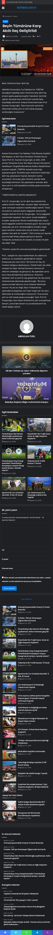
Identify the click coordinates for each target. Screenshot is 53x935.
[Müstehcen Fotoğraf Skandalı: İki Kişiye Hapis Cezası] (9, 722)
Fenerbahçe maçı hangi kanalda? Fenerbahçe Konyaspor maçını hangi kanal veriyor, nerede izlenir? (13, 466)
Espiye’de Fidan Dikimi (12, 795)
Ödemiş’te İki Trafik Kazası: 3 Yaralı (36, 462)
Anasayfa (8, 16)
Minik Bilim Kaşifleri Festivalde (31, 751)
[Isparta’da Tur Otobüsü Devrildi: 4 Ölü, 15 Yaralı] (14, 483)
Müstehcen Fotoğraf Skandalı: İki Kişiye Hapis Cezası (33, 719)
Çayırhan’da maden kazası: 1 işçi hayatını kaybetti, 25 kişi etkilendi (33, 785)
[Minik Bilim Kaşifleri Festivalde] (9, 754)
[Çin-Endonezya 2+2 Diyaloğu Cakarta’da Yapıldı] (39, 483)
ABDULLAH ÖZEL (12, 36)
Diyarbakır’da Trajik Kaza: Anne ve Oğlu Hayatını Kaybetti (39, 436)
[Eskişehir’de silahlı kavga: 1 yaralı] (9, 776)
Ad (3, 550)
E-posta (5, 559)
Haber (15, 16)
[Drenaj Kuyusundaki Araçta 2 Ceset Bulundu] (9, 129)
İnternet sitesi (7, 568)
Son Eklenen (26, 599)
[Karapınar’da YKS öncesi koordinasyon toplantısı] (9, 816)
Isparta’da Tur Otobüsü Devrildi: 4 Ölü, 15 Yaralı (12, 493)
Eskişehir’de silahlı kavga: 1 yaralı (32, 773)
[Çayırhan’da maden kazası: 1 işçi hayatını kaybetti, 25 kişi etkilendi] (9, 787)
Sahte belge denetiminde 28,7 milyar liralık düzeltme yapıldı (31, 803)
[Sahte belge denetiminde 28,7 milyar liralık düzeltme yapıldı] (9, 805)
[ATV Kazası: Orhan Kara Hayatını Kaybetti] (9, 732)
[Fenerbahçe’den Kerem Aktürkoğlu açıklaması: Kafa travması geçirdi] (14, 425)
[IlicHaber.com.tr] (26, 7)
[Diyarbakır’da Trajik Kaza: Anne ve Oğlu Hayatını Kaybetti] (39, 425)
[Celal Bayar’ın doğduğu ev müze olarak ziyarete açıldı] (9, 711)
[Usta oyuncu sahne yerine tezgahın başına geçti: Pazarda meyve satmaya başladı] (9, 699)
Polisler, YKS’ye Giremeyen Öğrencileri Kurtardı (30, 619)
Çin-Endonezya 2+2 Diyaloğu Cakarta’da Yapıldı (36, 495)
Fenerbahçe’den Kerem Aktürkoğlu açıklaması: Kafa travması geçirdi (12, 436)
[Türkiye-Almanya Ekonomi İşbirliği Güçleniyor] (9, 743)
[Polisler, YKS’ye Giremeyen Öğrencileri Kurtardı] (9, 141)
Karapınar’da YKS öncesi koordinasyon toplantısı (29, 814)
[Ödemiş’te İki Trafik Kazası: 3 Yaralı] (39, 452)
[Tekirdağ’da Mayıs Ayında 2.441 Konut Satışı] (9, 765)
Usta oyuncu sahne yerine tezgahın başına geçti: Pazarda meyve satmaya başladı (34, 698)
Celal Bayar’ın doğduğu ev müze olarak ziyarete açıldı (32, 708)
